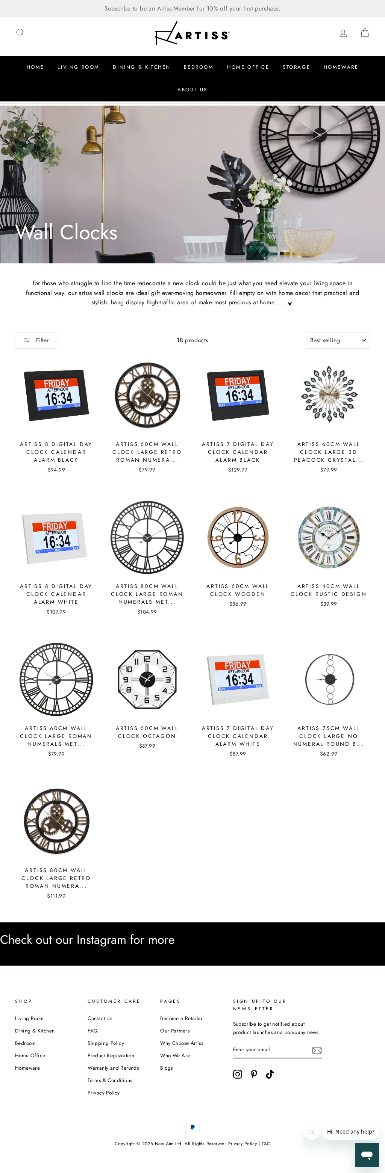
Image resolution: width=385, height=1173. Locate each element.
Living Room (79, 67)
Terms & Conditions (110, 1080)
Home (35, 67)
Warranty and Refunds (113, 1068)
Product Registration (111, 1055)
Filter (41, 340)
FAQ (93, 1030)
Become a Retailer (181, 1018)
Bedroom (199, 67)
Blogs (166, 1068)
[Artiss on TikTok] (269, 1074)
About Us (192, 89)
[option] (192, 9)
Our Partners (174, 1030)
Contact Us (100, 1018)
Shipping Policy (106, 1043)
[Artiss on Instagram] (237, 1074)
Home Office (248, 67)
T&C (266, 1143)
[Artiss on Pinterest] (253, 1074)
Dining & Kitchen (142, 67)
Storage (296, 67)
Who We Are (175, 1055)
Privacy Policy (104, 1092)
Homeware (341, 67)
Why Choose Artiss (181, 1043)
